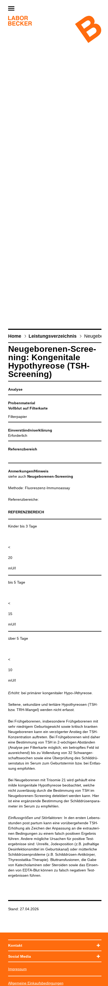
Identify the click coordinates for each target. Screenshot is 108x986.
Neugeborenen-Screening (50, 476)
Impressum (17, 969)
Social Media (19, 956)
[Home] (20, 21)
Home (14, 336)
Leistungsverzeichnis (53, 336)
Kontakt (15, 945)
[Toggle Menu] (24, 8)
